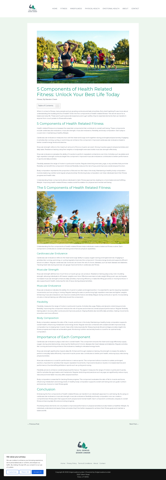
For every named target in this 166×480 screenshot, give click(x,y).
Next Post (134, 424)
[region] (25, 465)
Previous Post (33, 424)
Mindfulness (76, 9)
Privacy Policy (72, 463)
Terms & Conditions (85, 463)
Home (54, 9)
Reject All (25, 472)
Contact (135, 9)
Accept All (37, 472)
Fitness (63, 9)
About (125, 9)
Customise (13, 472)
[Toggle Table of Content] (56, 106)
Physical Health (92, 9)
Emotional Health (111, 9)
